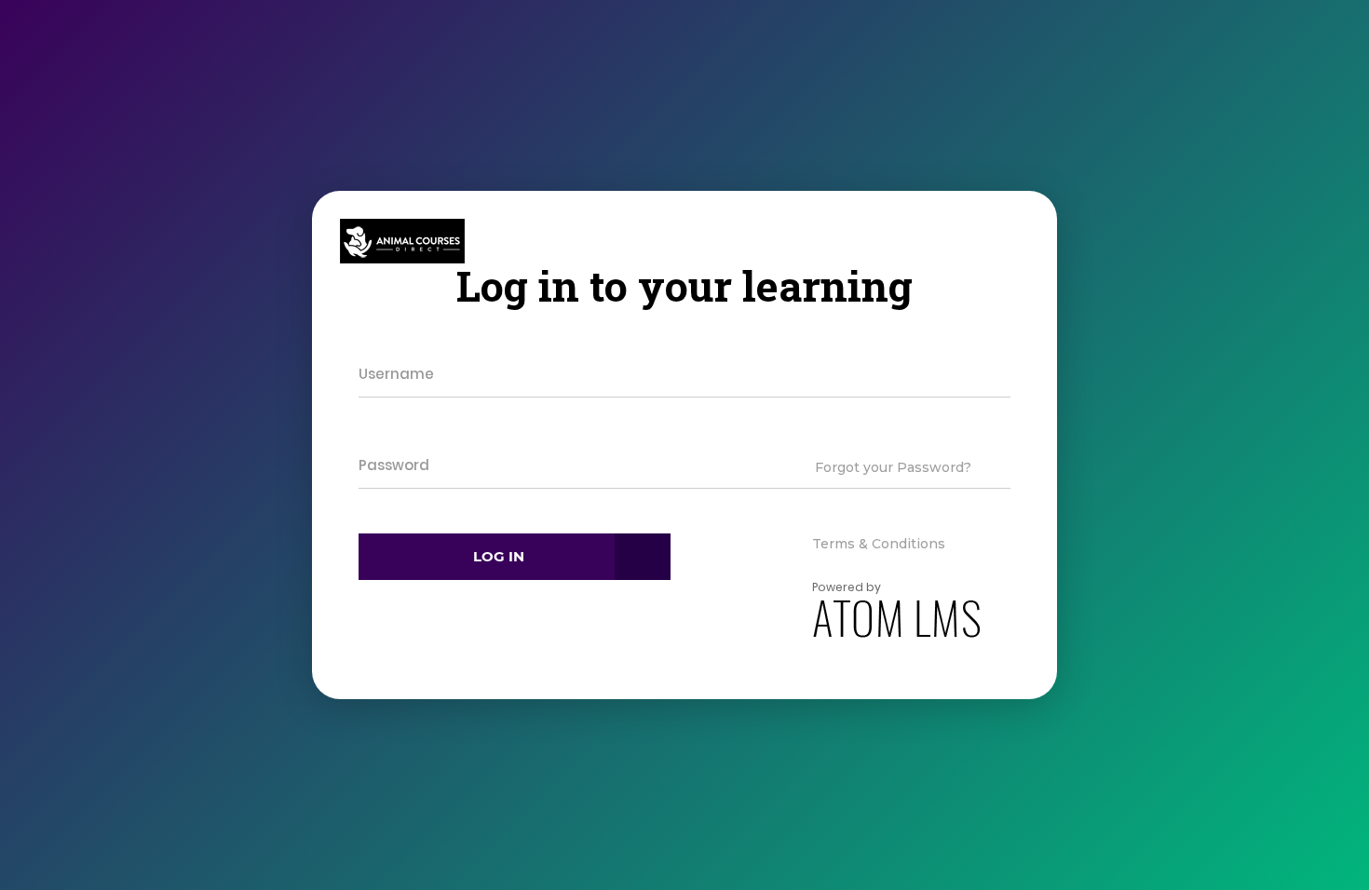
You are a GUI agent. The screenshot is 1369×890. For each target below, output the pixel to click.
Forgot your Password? (893, 467)
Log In (498, 556)
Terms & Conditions (878, 543)
